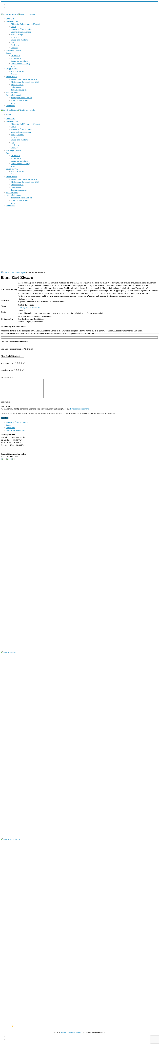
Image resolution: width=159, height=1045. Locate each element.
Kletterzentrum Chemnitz (71, 1032)
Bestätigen (5, 402)
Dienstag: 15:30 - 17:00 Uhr (29, 307)
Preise (8, 425)
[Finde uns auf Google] (13, 459)
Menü (8, 114)
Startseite (5, 272)
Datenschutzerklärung (79, 409)
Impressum (10, 427)
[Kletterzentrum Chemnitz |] (18, 14)
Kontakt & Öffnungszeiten (17, 422)
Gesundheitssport (18, 272)
